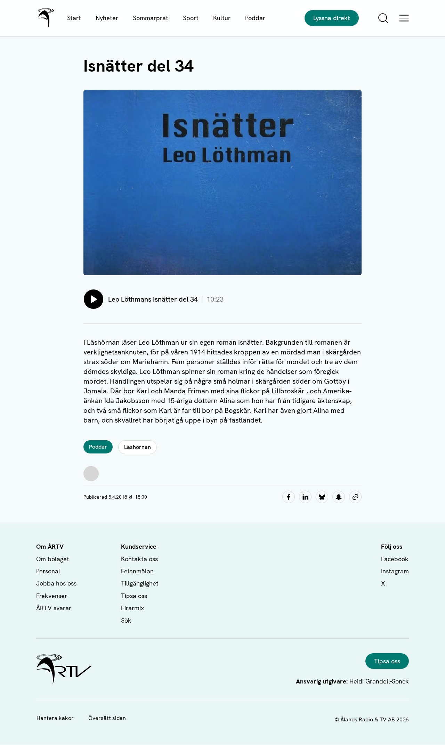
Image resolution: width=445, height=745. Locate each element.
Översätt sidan (107, 718)
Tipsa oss (134, 596)
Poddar (255, 18)
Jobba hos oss (56, 583)
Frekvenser (51, 596)
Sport (191, 18)
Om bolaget (52, 559)
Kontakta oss (139, 559)
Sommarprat (150, 18)
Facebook (394, 559)
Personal (48, 571)
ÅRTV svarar (53, 608)
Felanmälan (137, 571)
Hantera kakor (55, 718)
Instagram (395, 571)
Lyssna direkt (331, 18)
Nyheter (107, 18)
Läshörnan (137, 447)
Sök (126, 620)
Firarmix (132, 608)
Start (74, 18)
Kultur (221, 18)
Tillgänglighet (140, 583)
